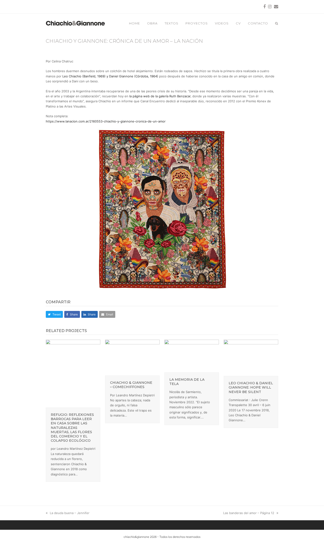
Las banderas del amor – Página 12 (248, 513)
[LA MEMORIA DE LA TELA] (191, 355)
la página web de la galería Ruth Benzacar (159, 96)
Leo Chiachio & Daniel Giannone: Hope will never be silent (251, 387)
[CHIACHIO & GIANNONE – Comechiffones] (132, 357)
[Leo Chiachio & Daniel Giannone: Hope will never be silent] (251, 357)
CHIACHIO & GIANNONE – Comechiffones (131, 384)
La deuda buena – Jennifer (69, 513)
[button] (277, 23)
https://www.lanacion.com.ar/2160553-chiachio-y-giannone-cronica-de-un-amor (106, 121)
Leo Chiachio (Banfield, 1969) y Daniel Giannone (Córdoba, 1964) (110, 76)
